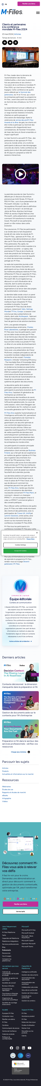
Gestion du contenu (28, 1001)
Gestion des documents (30, 975)
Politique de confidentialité (7, 1038)
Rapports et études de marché (14, 792)
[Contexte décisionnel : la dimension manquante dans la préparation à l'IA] (20, 672)
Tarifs (4, 935)
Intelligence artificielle (29, 972)
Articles (17, 34)
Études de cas (7, 789)
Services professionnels (10, 944)
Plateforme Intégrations (10, 941)
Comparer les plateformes (6, 960)
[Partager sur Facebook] (4, 42)
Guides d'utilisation (28, 1025)
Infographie (6, 798)
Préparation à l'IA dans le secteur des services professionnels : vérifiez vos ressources (20, 744)
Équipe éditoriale (20, 599)
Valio (23, 309)
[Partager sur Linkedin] (15, 42)
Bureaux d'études (8, 986)
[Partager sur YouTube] (10, 42)
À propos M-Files (8, 1013)
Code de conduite (8, 1034)
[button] (11, 1048)
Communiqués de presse (10, 1028)
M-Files (4, 1022)
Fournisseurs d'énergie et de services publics (10, 994)
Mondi (6, 311)
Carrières (5, 1025)
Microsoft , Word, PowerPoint (27, 937)
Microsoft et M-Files (29, 930)
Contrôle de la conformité (26, 997)
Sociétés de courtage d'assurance (9, 1003)
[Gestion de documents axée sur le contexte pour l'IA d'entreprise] (20, 700)
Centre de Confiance (9, 1031)
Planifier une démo (8, 1019)
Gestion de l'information (30, 993)
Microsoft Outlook (28, 933)
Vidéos (5, 801)
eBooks (5, 795)
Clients (24, 1036)
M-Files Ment (28, 493)
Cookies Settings (20, 545)
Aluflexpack (24, 316)
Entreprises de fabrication (7, 989)
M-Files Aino (9, 413)
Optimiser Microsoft (28, 944)
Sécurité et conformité (29, 990)
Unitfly (28, 513)
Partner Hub (26, 1028)
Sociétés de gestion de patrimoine (10, 979)
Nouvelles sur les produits (27, 1032)
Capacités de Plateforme (10, 938)
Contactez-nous (7, 1016)
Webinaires (6, 787)
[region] (20, 543)
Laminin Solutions (11, 516)
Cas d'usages (6, 956)
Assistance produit (28, 1016)
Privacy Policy (31, 539)
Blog (3, 947)
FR (6, 4)
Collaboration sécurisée (30, 987)
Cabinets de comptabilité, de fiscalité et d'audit (10, 973)
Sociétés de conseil (9, 983)
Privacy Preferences (32, 1079)
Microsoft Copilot (28, 941)
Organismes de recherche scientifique (10, 999)
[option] (8, 4)
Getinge (29, 309)
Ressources (6, 953)
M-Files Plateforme (8, 932)
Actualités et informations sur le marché (17, 774)
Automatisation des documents (28, 978)
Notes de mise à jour (29, 1022)
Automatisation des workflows (28, 983)
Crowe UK (21, 513)
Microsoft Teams (27, 946)
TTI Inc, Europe (17, 311)
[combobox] (8, 4)
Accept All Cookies (20, 550)
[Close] (37, 532)
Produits (5, 771)
